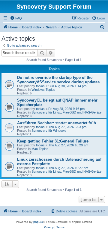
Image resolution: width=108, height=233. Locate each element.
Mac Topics (40, 149)
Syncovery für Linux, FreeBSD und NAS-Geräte (66, 112)
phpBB (38, 221)
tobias (40, 86)
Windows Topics (43, 89)
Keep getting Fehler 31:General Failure (52, 141)
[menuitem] (16, 18)
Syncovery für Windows (49, 130)
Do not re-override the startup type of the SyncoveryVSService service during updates (58, 79)
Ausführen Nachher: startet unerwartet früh (56, 123)
